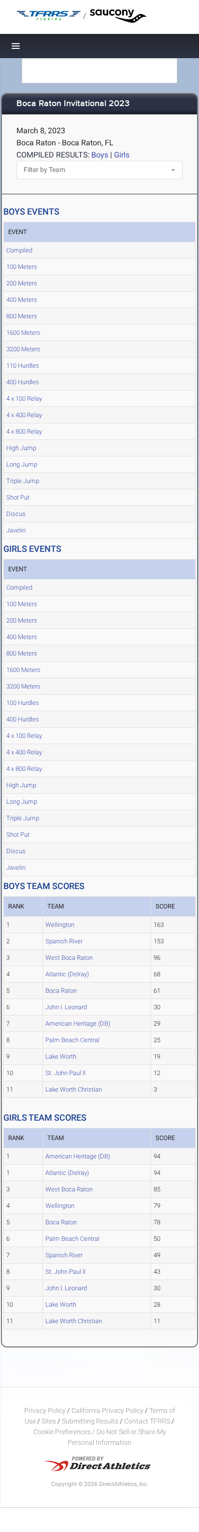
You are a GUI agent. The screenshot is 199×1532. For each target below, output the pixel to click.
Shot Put (17, 497)
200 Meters (21, 283)
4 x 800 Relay (24, 431)
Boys (99, 154)
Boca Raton (61, 990)
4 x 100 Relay (24, 398)
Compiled (19, 250)
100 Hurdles (22, 702)
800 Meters (21, 316)
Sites (49, 1421)
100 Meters (21, 266)
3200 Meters (23, 349)
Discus (16, 513)
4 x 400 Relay (24, 415)
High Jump (21, 448)
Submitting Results (90, 1421)
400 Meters (21, 299)
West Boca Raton (69, 957)
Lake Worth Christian (73, 1089)
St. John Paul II (65, 1073)
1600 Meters (23, 332)
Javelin (16, 530)
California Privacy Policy (107, 1410)
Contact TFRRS (147, 1421)
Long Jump (21, 464)
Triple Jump (22, 481)
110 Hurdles (22, 365)
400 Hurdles (22, 382)
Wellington (59, 924)
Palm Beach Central (72, 1040)
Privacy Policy (45, 1410)
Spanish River (64, 941)
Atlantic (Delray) (67, 974)
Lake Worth (60, 1056)
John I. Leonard (66, 1007)
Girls (121, 154)
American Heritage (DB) (77, 1023)
